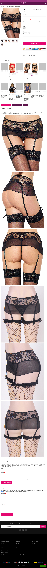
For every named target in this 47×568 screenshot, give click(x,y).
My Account (18, 541)
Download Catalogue (5, 541)
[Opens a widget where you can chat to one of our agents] (43, 566)
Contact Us (33, 545)
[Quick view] (5, 71)
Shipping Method (34, 541)
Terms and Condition (5, 545)
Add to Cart (34, 43)
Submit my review (7, 482)
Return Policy (33, 543)
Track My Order (19, 543)
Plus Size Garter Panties (15, 6)
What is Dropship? (4, 550)
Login (2, 72)
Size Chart (3, 554)
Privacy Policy (3, 543)
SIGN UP (43, 526)
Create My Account (19, 539)
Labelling (35, 0)
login (26, 19)
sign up (29, 19)
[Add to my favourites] (7, 71)
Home (3, 6)
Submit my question (7, 514)
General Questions (4, 556)
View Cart (18, 545)
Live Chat (40, 0)
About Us (2, 539)
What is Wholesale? (4, 552)
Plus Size (7, 6)
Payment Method (34, 539)
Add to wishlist (43, 39)
